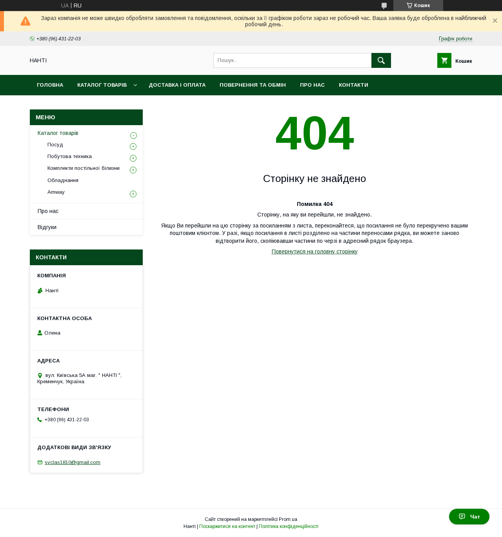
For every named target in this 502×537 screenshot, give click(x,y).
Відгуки (47, 227)
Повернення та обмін (253, 85)
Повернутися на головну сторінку (315, 251)
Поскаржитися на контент (227, 526)
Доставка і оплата (177, 85)
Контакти (353, 85)
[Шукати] (381, 60)
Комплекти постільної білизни (83, 168)
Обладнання (62, 180)
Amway (56, 192)
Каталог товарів (102, 85)
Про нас (312, 85)
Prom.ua (288, 519)
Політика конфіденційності (288, 526)
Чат (475, 516)
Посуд (55, 144)
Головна (50, 85)
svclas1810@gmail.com (72, 462)
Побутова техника (69, 156)
